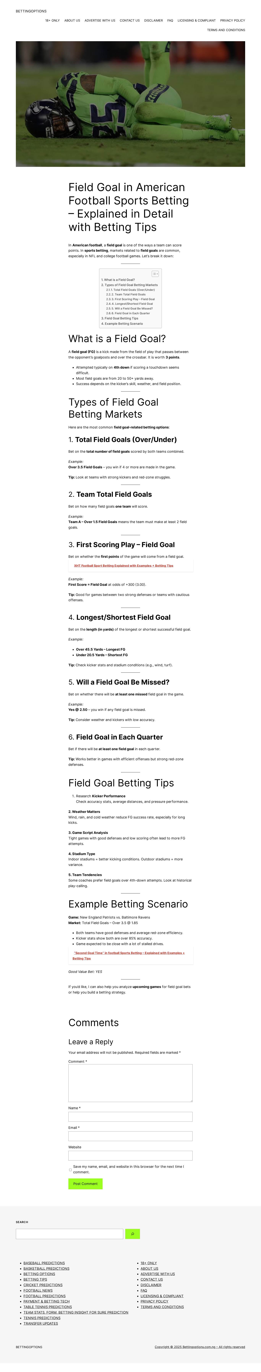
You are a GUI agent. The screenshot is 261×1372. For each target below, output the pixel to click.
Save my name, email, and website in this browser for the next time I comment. (128, 1169)
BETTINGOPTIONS (31, 11)
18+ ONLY (52, 20)
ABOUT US (72, 20)
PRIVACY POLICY (232, 20)
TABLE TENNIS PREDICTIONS (48, 1307)
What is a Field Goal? (119, 280)
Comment (77, 1061)
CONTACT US (130, 20)
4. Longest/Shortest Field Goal (132, 303)
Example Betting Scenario (124, 324)
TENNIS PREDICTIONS (42, 1318)
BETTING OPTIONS (39, 1274)
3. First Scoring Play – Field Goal (133, 299)
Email (74, 1128)
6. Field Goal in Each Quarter (131, 313)
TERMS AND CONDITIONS (226, 30)
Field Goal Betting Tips (121, 318)
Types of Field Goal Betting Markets (131, 285)
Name (74, 1108)
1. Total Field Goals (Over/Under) (133, 290)
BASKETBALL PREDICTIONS (46, 1269)
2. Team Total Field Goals (129, 294)
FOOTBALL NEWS (38, 1290)
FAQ (170, 20)
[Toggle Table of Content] (153, 274)
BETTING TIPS (35, 1279)
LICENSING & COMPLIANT (197, 20)
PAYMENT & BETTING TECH (47, 1301)
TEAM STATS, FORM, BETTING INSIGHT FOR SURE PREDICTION (76, 1312)
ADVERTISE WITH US (100, 20)
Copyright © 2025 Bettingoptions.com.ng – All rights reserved (200, 1347)
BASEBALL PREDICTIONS (44, 1263)
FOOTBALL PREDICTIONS (45, 1296)
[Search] (132, 1234)
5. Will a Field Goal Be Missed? (132, 308)
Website (74, 1147)
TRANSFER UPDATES (41, 1323)
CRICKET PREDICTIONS (43, 1285)
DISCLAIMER (153, 20)
